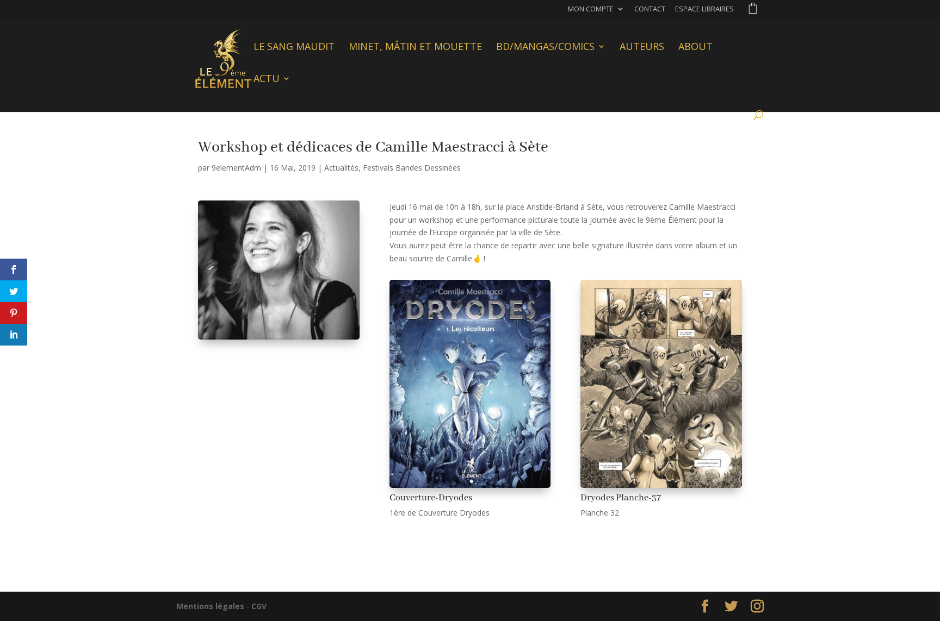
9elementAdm (236, 167)
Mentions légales (210, 606)
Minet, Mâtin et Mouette (415, 47)
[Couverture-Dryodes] (470, 487)
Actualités (341, 167)
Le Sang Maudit (294, 47)
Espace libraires (704, 9)
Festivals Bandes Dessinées (412, 167)
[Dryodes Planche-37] (661, 487)
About (695, 47)
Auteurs (642, 47)
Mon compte (591, 9)
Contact (649, 9)
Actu (266, 79)
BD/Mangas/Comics (545, 47)
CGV (259, 606)
